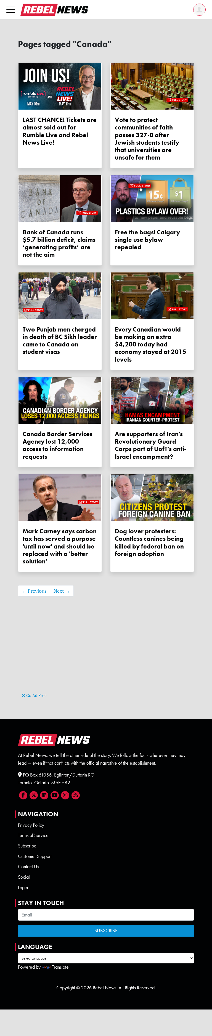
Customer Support (35, 856)
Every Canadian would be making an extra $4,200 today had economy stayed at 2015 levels (150, 344)
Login (23, 887)
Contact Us (28, 866)
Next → (62, 591)
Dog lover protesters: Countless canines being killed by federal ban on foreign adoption (149, 542)
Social (24, 877)
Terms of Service (33, 835)
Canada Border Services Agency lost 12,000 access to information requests (57, 445)
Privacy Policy (31, 825)
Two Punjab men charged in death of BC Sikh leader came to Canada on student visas (60, 340)
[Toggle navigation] (10, 9)
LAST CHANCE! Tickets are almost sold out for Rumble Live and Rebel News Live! (60, 131)
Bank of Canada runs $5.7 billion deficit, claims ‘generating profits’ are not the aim (59, 243)
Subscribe (27, 845)
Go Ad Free (36, 695)
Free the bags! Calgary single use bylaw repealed (147, 239)
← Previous (34, 591)
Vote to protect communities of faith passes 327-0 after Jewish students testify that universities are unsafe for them (147, 138)
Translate (60, 967)
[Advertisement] (106, 652)
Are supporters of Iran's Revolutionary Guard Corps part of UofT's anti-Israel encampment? (150, 445)
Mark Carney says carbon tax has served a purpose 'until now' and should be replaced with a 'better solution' (60, 546)
